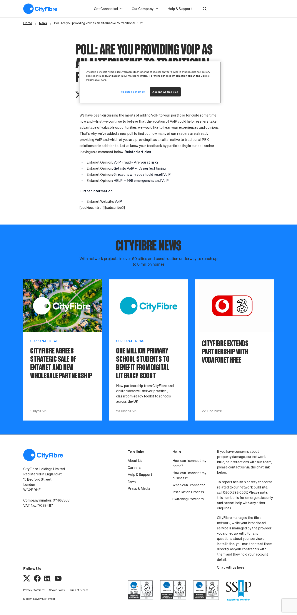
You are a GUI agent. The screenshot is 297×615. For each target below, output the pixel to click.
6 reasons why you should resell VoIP (142, 174)
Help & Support (179, 9)
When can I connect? (188, 485)
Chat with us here (230, 567)
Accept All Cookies (165, 91)
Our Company (143, 9)
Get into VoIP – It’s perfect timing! (139, 168)
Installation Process (188, 492)
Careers (134, 468)
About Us (135, 461)
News (132, 481)
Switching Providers (188, 499)
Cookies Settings (133, 91)
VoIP (118, 201)
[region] (150, 82)
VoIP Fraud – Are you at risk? (136, 162)
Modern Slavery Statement (39, 598)
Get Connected (106, 9)
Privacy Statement (34, 590)
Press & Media (139, 488)
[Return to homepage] (40, 8)
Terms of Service (78, 590)
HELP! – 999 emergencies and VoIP (141, 180)
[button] (204, 9)
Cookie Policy (57, 590)
